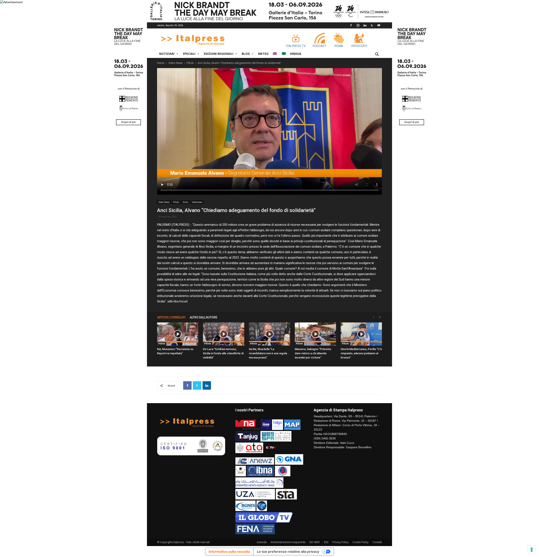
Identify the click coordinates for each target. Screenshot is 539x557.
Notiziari (166, 54)
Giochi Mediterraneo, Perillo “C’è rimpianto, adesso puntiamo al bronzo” (361, 353)
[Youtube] (379, 25)
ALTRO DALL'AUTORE (203, 317)
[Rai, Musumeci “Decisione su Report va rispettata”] (177, 334)
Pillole (190, 63)
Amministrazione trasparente (288, 542)
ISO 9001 (315, 542)
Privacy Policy (340, 542)
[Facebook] (351, 25)
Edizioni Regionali (218, 54)
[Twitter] (372, 25)
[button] (377, 55)
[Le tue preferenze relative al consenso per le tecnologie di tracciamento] (532, 550)
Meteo (263, 54)
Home (160, 63)
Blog (246, 54)
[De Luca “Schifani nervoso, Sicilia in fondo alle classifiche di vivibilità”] (223, 334)
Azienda (262, 542)
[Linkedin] (365, 25)
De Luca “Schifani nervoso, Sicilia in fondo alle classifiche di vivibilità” (223, 353)
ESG (326, 542)
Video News (175, 63)
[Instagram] (358, 25)
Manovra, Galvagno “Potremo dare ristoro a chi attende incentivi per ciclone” (313, 353)
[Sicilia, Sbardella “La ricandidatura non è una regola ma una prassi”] (269, 334)
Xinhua (295, 54)
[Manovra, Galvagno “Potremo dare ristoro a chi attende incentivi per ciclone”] (315, 334)
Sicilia (185, 202)
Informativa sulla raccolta (229, 551)
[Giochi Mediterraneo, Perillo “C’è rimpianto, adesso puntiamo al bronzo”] (361, 334)
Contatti (377, 542)
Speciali (189, 54)
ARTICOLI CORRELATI (171, 317)
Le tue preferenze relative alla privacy (288, 551)
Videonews (197, 202)
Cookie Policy (360, 542)
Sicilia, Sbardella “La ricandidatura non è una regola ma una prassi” (268, 353)
